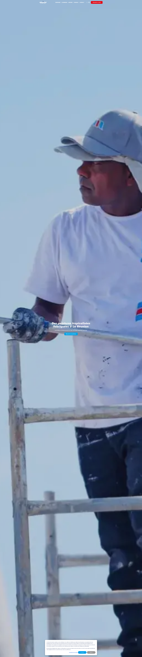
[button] (87, 2)
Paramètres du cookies (73, 652)
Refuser (91, 652)
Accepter (82, 652)
